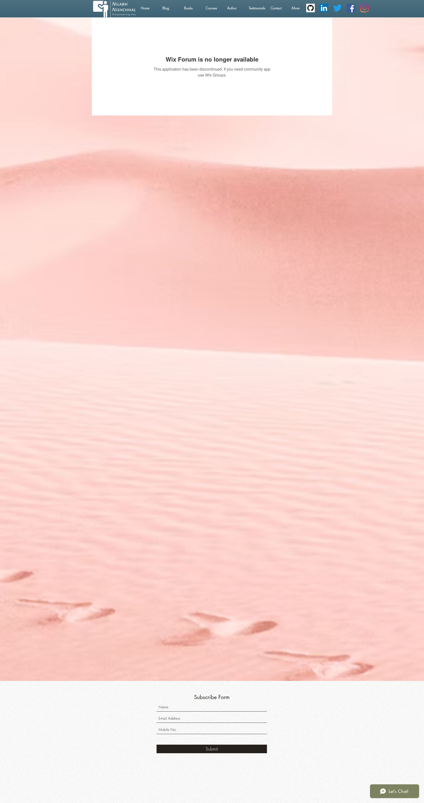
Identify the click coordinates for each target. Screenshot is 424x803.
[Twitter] (337, 8)
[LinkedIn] (324, 8)
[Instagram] (364, 8)
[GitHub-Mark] (310, 8)
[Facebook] (351, 8)
